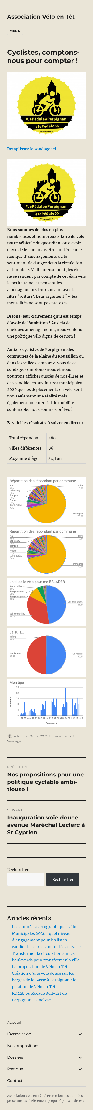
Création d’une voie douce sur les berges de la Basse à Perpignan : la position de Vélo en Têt (44, 980)
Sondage (14, 741)
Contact (15, 1080)
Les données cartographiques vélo (44, 926)
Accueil (14, 1022)
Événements (61, 736)
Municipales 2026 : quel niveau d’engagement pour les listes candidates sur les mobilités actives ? (46, 940)
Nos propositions (23, 1045)
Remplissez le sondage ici (31, 148)
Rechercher (18, 869)
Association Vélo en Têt (41, 16)
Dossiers (15, 1057)
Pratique (15, 1069)
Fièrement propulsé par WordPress (57, 1101)
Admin (19, 736)
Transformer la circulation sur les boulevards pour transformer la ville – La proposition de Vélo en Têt (48, 960)
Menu (15, 31)
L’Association (19, 1034)
